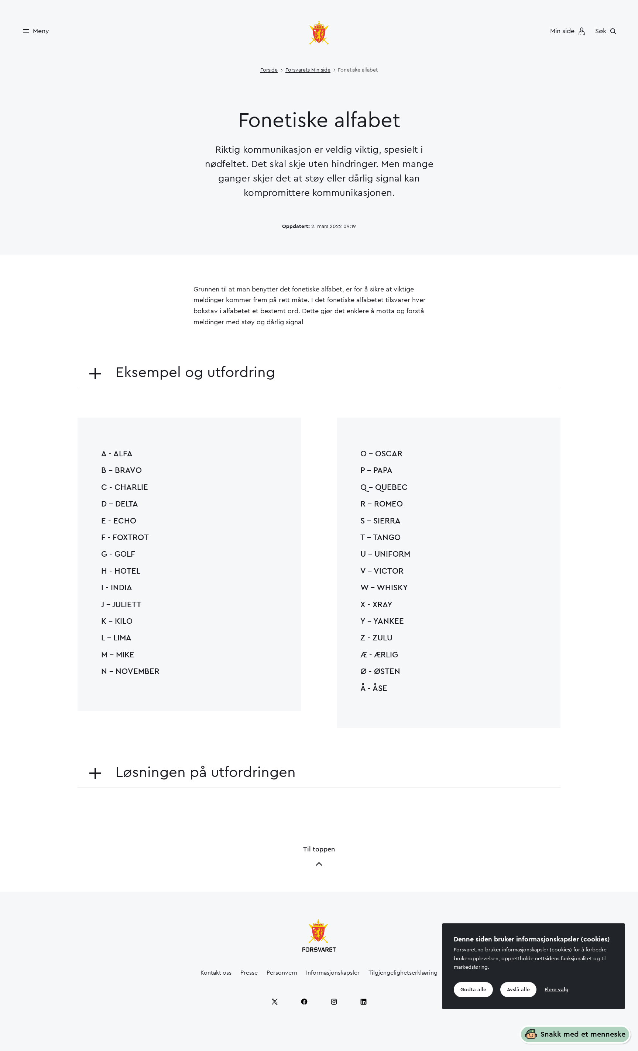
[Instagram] (334, 1001)
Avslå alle (518, 989)
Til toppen (319, 849)
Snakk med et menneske (583, 1034)
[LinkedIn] (363, 1001)
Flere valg (557, 989)
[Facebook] (304, 1001)
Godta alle (473, 989)
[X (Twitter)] (275, 1001)
